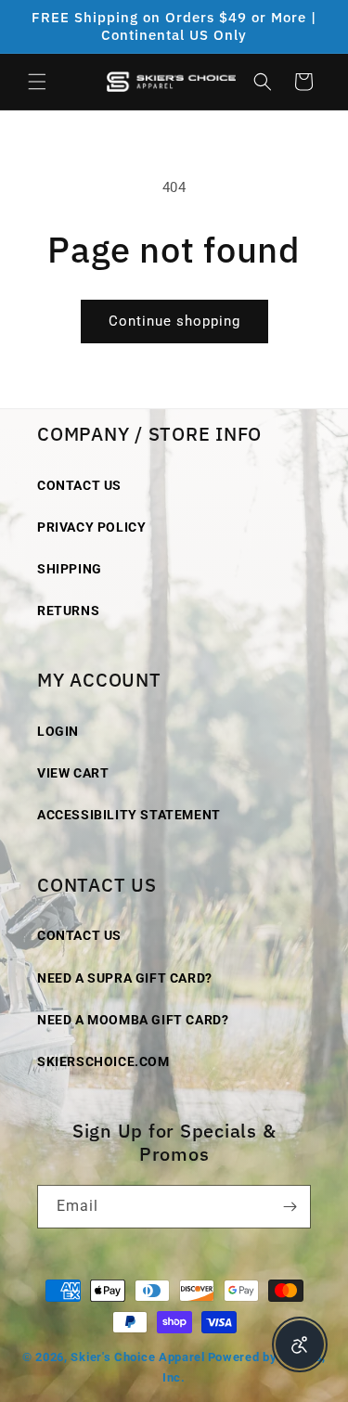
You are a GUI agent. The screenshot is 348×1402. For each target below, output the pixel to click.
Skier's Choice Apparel (137, 1357)
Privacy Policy (91, 527)
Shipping (69, 568)
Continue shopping (174, 321)
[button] (37, 81)
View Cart (73, 772)
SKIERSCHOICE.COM (103, 1061)
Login (58, 731)
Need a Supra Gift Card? (125, 978)
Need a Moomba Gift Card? (132, 1019)
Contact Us (79, 485)
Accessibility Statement (129, 814)
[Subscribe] (289, 1206)
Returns (68, 610)
